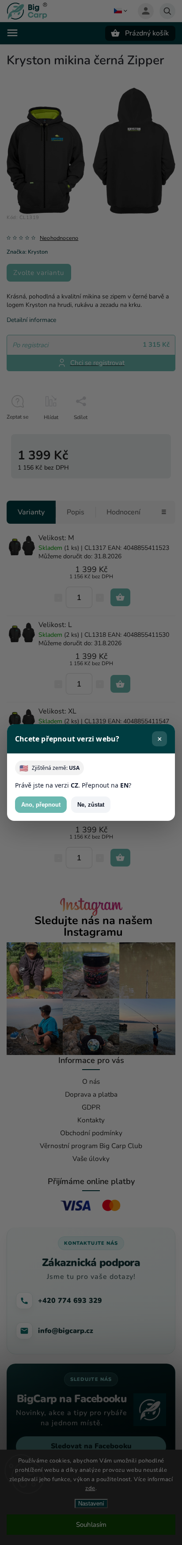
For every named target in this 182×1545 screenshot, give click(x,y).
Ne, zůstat (90, 804)
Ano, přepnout (41, 804)
